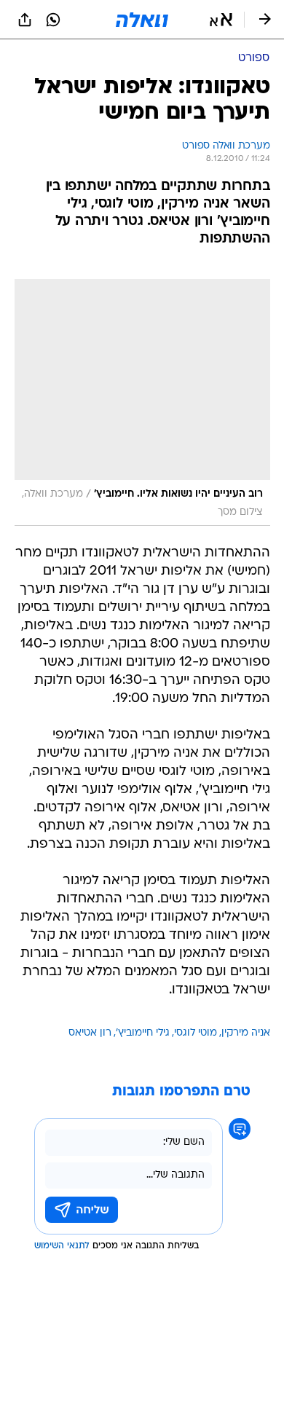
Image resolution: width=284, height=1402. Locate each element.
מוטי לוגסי (195, 1033)
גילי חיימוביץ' (143, 1033)
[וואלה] (142, 19)
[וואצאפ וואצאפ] (53, 19)
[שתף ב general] (25, 20)
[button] (221, 19)
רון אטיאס (89, 1033)
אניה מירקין (245, 1033)
